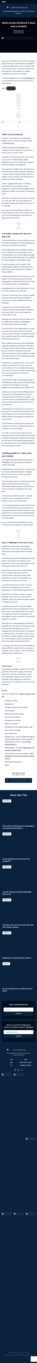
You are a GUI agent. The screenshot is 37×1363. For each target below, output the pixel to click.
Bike (11, 1062)
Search (18, 1013)
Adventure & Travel (26, 1062)
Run (11, 1059)
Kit (11, 1065)
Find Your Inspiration (18, 1005)
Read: (3, 88)
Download (11, 88)
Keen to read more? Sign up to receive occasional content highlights (18, 1026)
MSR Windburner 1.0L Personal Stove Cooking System (19, 756)
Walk (25, 1059)
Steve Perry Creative (27, 1355)
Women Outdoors (25, 1065)
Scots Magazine (28, 78)
